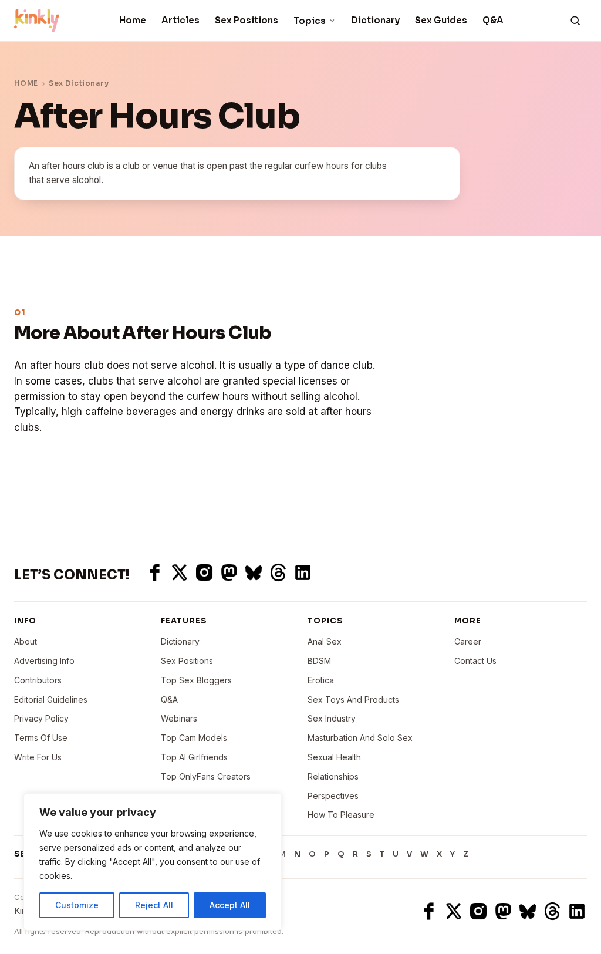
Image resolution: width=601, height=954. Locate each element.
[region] (152, 862)
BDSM (319, 661)
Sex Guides (441, 20)
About (25, 641)
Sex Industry (332, 718)
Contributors (38, 680)
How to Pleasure (341, 815)
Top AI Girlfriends (194, 757)
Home (132, 20)
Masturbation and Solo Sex (360, 738)
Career (467, 641)
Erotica (321, 680)
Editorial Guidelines (50, 699)
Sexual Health (334, 757)
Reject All (154, 905)
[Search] (575, 20)
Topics (309, 20)
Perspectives (333, 796)
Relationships (333, 776)
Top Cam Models (194, 738)
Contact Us (475, 661)
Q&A (493, 20)
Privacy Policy (41, 718)
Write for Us (38, 757)
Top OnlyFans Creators (206, 776)
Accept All (230, 905)
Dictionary (375, 20)
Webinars (179, 718)
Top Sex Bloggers (196, 680)
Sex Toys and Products (353, 699)
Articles (180, 20)
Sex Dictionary (79, 83)
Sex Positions (246, 20)
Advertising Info (44, 661)
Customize (77, 905)
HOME (26, 83)
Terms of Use (40, 738)
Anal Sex (325, 641)
